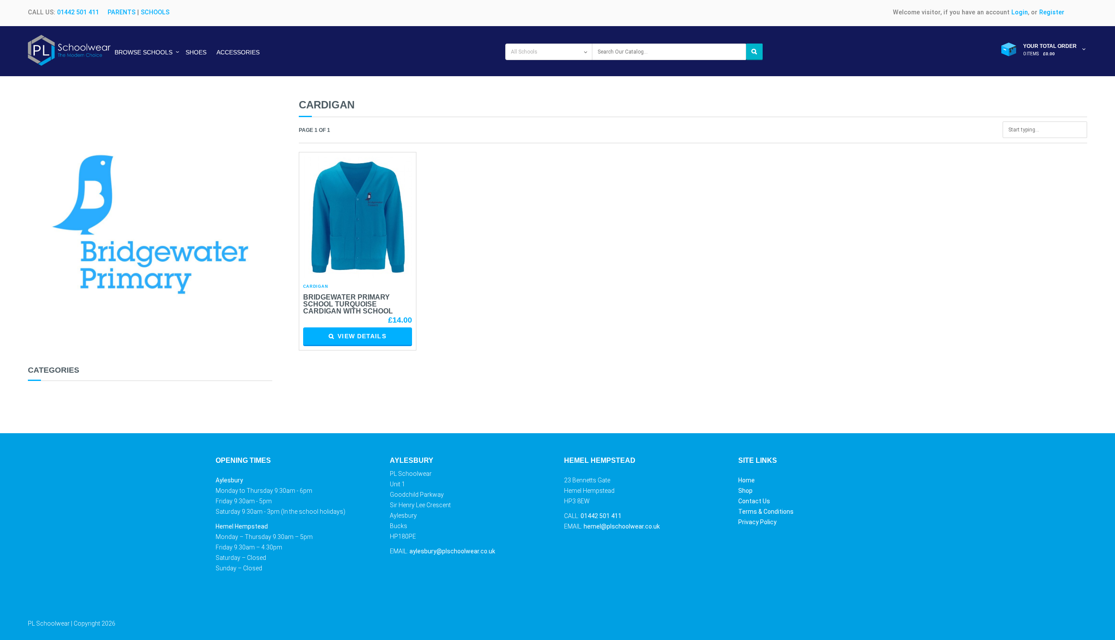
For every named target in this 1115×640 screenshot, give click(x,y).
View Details (362, 336)
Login (1019, 12)
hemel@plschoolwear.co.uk (622, 526)
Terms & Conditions (766, 511)
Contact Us (754, 501)
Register (1051, 12)
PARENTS (121, 12)
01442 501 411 (78, 12)
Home (746, 480)
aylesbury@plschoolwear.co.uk (452, 551)
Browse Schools (143, 52)
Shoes (196, 52)
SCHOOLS (155, 12)
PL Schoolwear (49, 623)
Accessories (238, 52)
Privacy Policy (757, 522)
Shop (745, 490)
